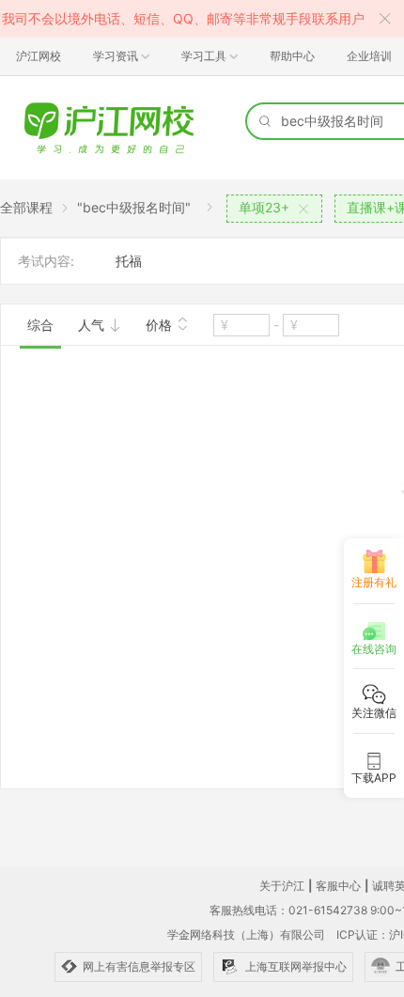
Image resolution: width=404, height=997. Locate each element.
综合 (40, 325)
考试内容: (46, 261)
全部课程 (26, 207)
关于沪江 (281, 886)
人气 (93, 325)
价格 (161, 325)
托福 (129, 261)
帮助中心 (292, 56)
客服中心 (338, 886)
